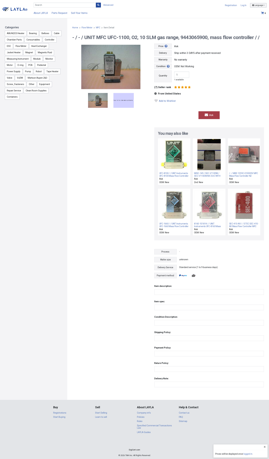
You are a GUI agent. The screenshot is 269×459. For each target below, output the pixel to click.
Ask (211, 115)
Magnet (29, 52)
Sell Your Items (79, 13)
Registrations (59, 413)
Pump (28, 71)
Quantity (163, 75)
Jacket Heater (14, 52)
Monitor (49, 59)
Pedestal (41, 65)
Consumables (33, 39)
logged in (247, 454)
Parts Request (59, 13)
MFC (98, 27)
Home (75, 27)
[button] (134, 444)
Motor (10, 65)
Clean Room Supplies (36, 90)
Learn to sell (101, 417)
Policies (140, 417)
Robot (39, 71)
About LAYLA (41, 13)
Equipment (44, 84)
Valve (9, 78)
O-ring (20, 65)
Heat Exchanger (39, 46)
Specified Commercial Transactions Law (154, 426)
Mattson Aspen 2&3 (37, 78)
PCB (30, 65)
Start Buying (59, 417)
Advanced (108, 5)
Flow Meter (21, 46)
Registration (231, 5)
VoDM (20, 78)
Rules (139, 421)
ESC (9, 46)
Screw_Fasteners (15, 84)
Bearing (33, 33)
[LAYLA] (14, 8)
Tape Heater (52, 71)
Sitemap (183, 421)
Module (37, 59)
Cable (56, 33)
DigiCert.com (134, 450)
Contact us (184, 413)
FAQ (181, 417)
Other (31, 84)
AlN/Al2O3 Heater (15, 33)
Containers (12, 97)
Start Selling (101, 413)
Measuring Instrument (18, 59)
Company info (144, 413)
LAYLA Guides (144, 432)
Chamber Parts (14, 39)
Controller (49, 39)
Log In (243, 5)
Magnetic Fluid (45, 52)
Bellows (45, 33)
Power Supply (13, 71)
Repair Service (14, 90)
